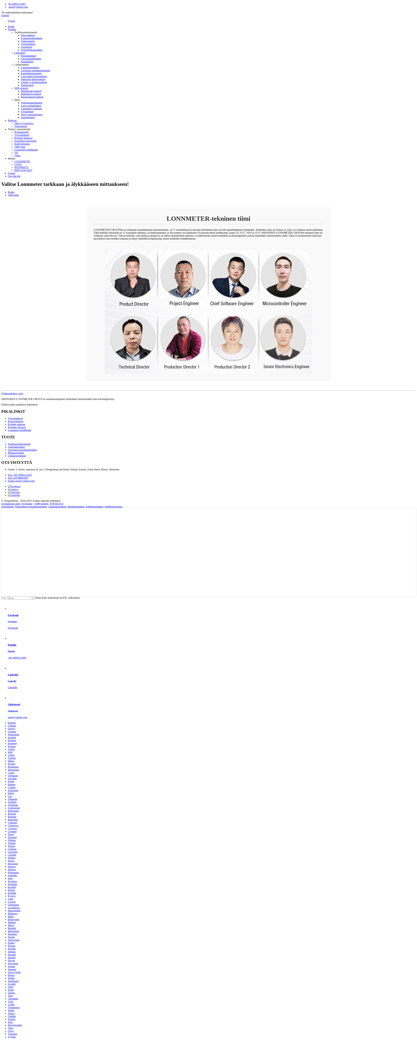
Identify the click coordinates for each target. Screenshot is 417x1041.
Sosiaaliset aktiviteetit (25, 141)
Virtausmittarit (28, 44)
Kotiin (11, 26)
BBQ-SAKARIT (23, 170)
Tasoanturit (26, 47)
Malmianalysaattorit (31, 94)
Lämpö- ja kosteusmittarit (34, 82)
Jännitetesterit (28, 117)
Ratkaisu (12, 120)
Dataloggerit (27, 85)
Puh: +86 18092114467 (20, 475)
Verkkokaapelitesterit (31, 102)
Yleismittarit (27, 111)
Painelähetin (27, 61)
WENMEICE (21, 167)
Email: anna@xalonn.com (21, 480)
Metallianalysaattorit (31, 91)
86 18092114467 (17, 4)
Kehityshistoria (22, 143)
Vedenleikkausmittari (31, 50)
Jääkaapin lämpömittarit (33, 79)
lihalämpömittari (76, 506)
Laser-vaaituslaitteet (31, 105)
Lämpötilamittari (16, 447)
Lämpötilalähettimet (31, 58)
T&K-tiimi (19, 146)
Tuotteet (12, 29)
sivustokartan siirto (11, 503)
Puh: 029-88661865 (18, 478)
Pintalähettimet (28, 55)
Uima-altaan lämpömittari (34, 76)
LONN (18, 164)
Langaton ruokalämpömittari (35, 70)
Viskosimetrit (27, 41)
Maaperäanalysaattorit (32, 97)
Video (17, 155)
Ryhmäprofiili (21, 132)
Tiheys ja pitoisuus (23, 123)
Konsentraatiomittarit (31, 38)
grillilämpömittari (94, 506)
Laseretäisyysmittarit (31, 108)
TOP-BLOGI (56, 503)
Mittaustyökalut (16, 452)
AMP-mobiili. (41, 503)
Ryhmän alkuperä (23, 138)
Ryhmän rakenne (16, 424)
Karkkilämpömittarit (31, 73)
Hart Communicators (31, 114)
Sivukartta (27, 503)
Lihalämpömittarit (30, 67)
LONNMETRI (22, 161)
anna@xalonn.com (18, 7)
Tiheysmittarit (28, 35)
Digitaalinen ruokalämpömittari (31, 506)
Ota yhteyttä (14, 176)
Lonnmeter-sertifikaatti (26, 149)
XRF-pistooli (21, 88)
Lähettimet (19, 53)
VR (16, 152)
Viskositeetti (20, 126)
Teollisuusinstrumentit (19, 444)
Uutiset (11, 173)
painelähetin (7, 506)
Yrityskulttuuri (21, 135)
